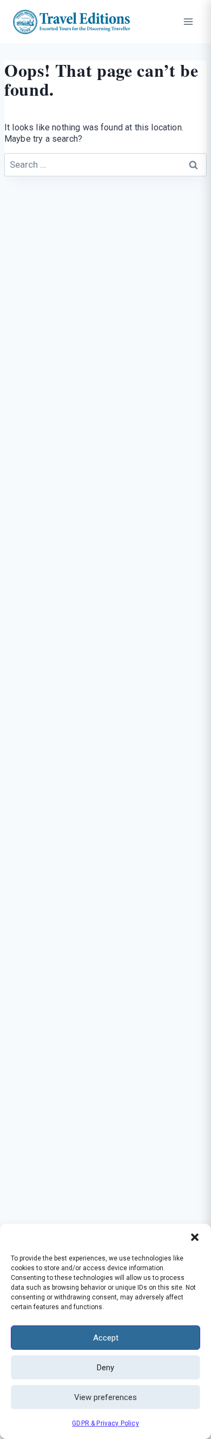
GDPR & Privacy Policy (105, 1423)
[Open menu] (188, 21)
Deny (105, 1367)
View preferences (105, 1397)
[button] (194, 1237)
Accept (105, 1338)
